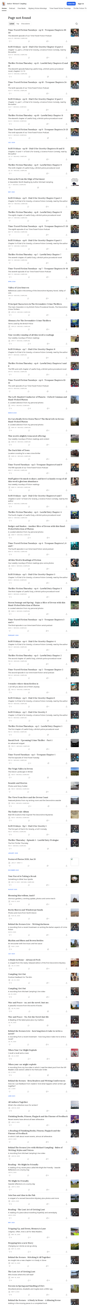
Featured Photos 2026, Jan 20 (22, 859)
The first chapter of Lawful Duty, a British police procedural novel (33, 729)
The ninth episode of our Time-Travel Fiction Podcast (28, 132)
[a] (75, 33)
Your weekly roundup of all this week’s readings (31, 335)
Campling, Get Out (17, 974)
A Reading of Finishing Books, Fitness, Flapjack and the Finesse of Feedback (34, 1132)
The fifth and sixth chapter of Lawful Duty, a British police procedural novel (37, 369)
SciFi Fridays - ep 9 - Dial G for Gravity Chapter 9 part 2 (35, 198)
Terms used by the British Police (20, 323)
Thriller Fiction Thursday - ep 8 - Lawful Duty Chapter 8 (35, 212)
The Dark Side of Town (19, 450)
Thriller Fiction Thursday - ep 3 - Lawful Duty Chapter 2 (35, 655)
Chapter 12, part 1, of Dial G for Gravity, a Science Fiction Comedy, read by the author (37, 103)
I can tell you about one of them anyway (24, 686)
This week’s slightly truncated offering (27, 436)
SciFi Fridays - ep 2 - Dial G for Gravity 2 (27, 712)
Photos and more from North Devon (22, 913)
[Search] (76, 23)
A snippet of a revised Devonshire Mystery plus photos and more (33, 1198)
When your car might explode (22, 1064)
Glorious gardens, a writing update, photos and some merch (31, 898)
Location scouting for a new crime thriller (24, 453)
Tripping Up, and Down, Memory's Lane (27, 1228)
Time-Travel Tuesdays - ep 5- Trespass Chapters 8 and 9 (35, 464)
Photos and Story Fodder (18, 786)
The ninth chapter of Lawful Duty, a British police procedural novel (34, 168)
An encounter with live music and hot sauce (25, 943)
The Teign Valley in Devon (20, 769)
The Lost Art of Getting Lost (21, 1271)
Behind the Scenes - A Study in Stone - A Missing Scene (34, 1300)
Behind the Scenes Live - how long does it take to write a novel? (35, 1032)
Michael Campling (20, 38)
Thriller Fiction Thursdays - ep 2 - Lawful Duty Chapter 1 (35, 726)
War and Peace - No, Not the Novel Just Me (28, 1017)
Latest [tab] (12, 24)
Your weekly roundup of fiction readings (23, 338)
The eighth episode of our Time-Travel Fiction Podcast (29, 229)
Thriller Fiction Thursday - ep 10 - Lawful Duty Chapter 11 (35, 115)
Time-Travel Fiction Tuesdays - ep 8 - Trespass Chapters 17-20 (38, 226)
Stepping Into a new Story (20, 1243)
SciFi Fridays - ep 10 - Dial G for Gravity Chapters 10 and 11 (36, 148)
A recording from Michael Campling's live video (26, 991)
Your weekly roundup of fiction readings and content (28, 439)
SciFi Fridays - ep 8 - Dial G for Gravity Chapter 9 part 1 (34, 240)
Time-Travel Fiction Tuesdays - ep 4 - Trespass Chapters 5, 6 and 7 (37, 544)
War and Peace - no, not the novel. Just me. (28, 1002)
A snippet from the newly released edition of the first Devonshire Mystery (36, 963)
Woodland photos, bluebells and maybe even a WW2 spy (30, 1289)
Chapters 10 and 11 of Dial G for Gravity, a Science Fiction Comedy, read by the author (37, 152)
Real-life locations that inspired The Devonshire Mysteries (30, 815)
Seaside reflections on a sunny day (21, 1184)
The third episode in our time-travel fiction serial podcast (30, 625)
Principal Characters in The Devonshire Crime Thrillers (35, 304)
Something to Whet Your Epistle (20, 879)
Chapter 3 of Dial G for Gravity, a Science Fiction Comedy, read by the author (38, 701)
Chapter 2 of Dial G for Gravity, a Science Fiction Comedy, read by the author (38, 715)
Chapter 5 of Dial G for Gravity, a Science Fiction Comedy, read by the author (38, 577)
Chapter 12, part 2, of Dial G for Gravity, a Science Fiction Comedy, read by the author (37, 51)
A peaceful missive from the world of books (25, 1005)
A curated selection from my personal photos (25, 402)
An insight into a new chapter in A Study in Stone (27, 1260)
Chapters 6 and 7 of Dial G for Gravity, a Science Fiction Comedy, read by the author (38, 500)
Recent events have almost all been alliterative (26, 1119)
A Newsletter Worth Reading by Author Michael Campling (30, 182)
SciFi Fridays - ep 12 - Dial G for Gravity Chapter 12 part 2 (35, 47)
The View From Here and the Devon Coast (28, 797)
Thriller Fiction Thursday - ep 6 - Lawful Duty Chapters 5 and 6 (37, 364)
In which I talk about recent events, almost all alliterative (30, 1136)
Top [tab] (17, 24)
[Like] (9, 110)
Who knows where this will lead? (21, 1274)
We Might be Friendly (18, 1181)
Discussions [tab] (25, 24)
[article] (43, 36)
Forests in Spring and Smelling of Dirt (26, 1286)
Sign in (81, 3)
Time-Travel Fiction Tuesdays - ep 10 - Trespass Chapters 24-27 (37, 83)
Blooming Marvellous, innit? (21, 895)
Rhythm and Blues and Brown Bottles (25, 940)
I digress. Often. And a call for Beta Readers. (25, 1231)
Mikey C (19, 863)
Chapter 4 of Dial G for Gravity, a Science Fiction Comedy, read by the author (38, 644)
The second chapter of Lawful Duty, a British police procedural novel (34, 658)
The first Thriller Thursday (18, 843)
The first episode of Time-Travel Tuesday (23, 757)
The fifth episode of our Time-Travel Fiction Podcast (28, 467)
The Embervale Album (18, 811)
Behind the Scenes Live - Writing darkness (28, 924)
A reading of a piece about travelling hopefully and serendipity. (32, 1212)
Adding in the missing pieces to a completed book (27, 1303)
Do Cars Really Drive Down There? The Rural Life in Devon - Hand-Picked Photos (36, 420)
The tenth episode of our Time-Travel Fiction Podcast (28, 88)
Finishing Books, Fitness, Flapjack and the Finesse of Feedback (38, 1116)
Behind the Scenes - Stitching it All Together (29, 1257)
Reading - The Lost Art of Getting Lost (26, 1209)
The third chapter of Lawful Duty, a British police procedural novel (33, 591)
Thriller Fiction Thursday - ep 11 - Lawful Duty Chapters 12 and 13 (38, 64)
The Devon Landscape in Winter (20, 772)
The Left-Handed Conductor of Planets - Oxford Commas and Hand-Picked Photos (37, 398)
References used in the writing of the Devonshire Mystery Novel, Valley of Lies (36, 291)
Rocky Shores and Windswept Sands (25, 910)
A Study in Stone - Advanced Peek (24, 960)
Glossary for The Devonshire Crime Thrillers (29, 320)
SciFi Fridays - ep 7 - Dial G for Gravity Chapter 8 (31, 349)
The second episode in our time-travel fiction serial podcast (31, 672)
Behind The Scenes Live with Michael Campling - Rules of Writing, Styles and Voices (35, 1148)
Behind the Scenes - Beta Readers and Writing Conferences (36, 1081)
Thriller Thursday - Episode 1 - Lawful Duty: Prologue (33, 840)
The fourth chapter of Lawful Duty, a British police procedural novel (34, 515)
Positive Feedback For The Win (20, 977)
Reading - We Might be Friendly (23, 1164)
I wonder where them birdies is (23, 683)
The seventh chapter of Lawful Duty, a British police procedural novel (35, 257)
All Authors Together (18, 1102)
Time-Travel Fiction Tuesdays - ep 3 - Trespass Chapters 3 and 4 (36, 621)
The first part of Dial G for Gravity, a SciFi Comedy (27, 829)
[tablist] (19, 23)
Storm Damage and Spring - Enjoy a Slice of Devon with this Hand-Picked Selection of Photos (36, 604)
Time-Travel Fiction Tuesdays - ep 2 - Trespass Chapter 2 (35, 669)
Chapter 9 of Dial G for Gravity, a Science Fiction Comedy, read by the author (38, 201)
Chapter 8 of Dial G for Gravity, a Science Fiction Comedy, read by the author (38, 352)
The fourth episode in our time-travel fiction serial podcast (30, 549)
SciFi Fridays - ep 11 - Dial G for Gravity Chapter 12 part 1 (35, 99)
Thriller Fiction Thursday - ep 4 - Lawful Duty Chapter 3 (35, 588)
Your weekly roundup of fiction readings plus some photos (31, 563)
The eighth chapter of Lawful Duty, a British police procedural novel (34, 215)
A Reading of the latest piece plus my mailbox (26, 1020)
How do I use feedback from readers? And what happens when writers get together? (37, 1085)
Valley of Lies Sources (18, 287)
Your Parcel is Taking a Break (22, 876)
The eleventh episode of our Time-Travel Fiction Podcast (30, 36)
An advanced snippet (16, 743)
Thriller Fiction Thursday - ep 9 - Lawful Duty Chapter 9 (35, 165)
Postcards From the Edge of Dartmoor (26, 179)
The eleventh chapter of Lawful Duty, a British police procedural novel (35, 118)
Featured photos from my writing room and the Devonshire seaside (34, 800)
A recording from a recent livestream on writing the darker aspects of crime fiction (37, 928)
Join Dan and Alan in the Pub (21, 1195)
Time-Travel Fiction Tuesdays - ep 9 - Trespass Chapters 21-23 (38, 129)
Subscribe (71, 4)
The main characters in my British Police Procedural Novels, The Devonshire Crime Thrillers (37, 308)
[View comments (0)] (29, 41)
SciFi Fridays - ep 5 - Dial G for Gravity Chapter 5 (31, 574)
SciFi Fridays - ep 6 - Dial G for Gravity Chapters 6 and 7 (35, 496)
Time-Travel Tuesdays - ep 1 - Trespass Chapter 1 (31, 754)
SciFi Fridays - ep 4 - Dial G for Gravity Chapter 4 (32, 641)
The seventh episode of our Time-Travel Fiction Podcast (29, 271)
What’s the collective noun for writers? (23, 1105)
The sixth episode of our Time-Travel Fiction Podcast (28, 386)
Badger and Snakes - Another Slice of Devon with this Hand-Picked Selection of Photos (37, 527)
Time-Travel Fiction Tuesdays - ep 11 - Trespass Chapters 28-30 (37, 31)
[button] (4, 8)
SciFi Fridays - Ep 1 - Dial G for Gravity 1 (27, 826)
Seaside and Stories (17, 783)
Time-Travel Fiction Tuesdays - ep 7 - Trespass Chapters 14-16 (38, 268)
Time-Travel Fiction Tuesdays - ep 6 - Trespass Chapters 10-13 (37, 381)
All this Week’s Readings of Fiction (24, 560)
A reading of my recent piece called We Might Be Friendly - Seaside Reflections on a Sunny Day (34, 1168)
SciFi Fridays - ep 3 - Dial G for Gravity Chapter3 (31, 698)
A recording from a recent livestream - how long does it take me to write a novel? (37, 1038)
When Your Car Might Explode (22, 1050)
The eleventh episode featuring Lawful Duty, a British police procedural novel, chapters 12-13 (35, 70)
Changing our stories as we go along (22, 1246)
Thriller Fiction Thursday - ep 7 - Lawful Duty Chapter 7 (34, 254)
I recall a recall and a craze (18, 1053)
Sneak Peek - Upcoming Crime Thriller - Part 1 (30, 740)
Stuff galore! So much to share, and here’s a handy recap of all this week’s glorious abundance (37, 480)
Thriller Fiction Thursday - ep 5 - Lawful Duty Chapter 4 (35, 512)
